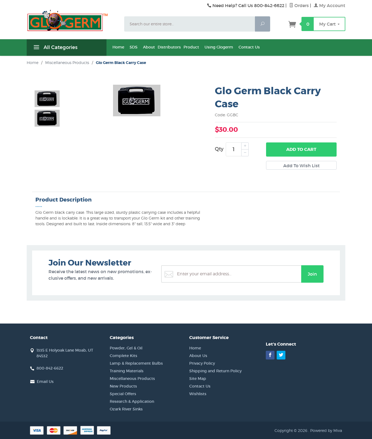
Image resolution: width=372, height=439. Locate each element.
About (149, 47)
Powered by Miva (326, 430)
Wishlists (197, 393)
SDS (134, 47)
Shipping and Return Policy (215, 370)
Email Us (45, 381)
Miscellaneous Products (132, 378)
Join (312, 274)
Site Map (197, 378)
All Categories (59, 47)
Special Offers (123, 393)
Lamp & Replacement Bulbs (136, 363)
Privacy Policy (202, 363)
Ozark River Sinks (126, 409)
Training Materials (127, 370)
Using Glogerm (219, 47)
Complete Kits (123, 355)
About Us (198, 355)
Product (191, 47)
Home (118, 47)
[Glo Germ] (72, 20)
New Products (123, 386)
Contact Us (249, 47)
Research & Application (132, 401)
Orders (301, 5)
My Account (331, 5)
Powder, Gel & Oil (126, 348)
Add (301, 149)
